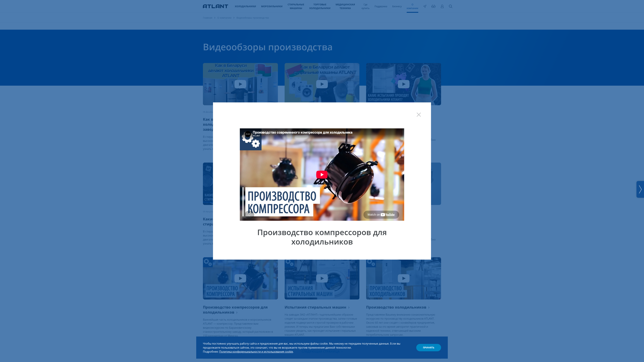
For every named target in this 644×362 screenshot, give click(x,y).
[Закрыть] (422, 111)
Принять (428, 347)
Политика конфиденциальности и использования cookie (256, 351)
